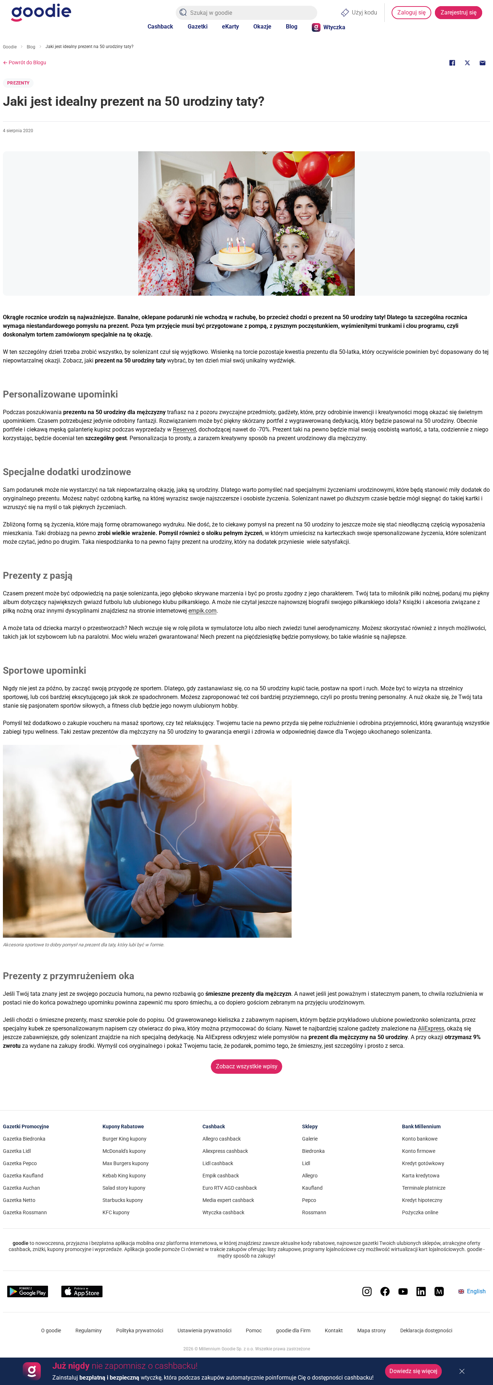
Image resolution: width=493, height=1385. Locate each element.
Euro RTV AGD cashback (229, 1188)
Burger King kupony (124, 1139)
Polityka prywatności (139, 1330)
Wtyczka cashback (223, 1212)
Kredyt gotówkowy (423, 1163)
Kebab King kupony (124, 1175)
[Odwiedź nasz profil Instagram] (367, 1291)
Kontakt (334, 1330)
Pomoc (254, 1330)
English (476, 1291)
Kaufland (312, 1188)
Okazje (262, 26)
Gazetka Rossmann (25, 1212)
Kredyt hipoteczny (422, 1200)
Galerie (310, 1139)
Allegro (310, 1175)
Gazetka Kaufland (23, 1175)
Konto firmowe (418, 1151)
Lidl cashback (217, 1163)
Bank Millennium (421, 1126)
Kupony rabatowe (123, 1126)
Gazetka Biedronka (24, 1139)
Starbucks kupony (122, 1200)
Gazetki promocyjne (26, 1126)
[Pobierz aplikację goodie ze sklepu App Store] (82, 1291)
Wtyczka (334, 27)
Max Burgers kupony (125, 1163)
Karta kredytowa (421, 1175)
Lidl (306, 1163)
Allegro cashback (221, 1139)
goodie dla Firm (293, 1330)
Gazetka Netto (19, 1200)
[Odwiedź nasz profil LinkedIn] (421, 1291)
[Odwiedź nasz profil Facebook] (385, 1291)
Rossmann (314, 1212)
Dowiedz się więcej (413, 1371)
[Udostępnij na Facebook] (452, 63)
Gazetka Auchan (21, 1188)
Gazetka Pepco (20, 1163)
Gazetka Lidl (17, 1151)
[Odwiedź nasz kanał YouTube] (403, 1291)
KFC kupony (116, 1212)
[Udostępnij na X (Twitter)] (467, 63)
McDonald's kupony (124, 1151)
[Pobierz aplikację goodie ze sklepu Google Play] (27, 1291)
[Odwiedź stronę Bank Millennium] (439, 1291)
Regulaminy (88, 1330)
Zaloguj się (411, 12)
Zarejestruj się (458, 12)
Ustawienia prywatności (204, 1330)
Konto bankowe (419, 1139)
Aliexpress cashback (225, 1151)
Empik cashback (220, 1175)
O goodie (51, 1330)
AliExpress (431, 1028)
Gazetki (198, 26)
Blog (291, 26)
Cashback (160, 26)
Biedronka (313, 1151)
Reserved (184, 429)
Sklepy (310, 1126)
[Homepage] (41, 13)
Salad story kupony (123, 1188)
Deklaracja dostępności (426, 1330)
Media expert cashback (228, 1200)
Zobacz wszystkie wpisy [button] (247, 1066)
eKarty (230, 26)
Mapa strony (371, 1330)
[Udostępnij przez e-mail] (483, 63)
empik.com (202, 610)
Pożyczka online (420, 1212)
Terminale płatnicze (423, 1188)
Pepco (309, 1200)
